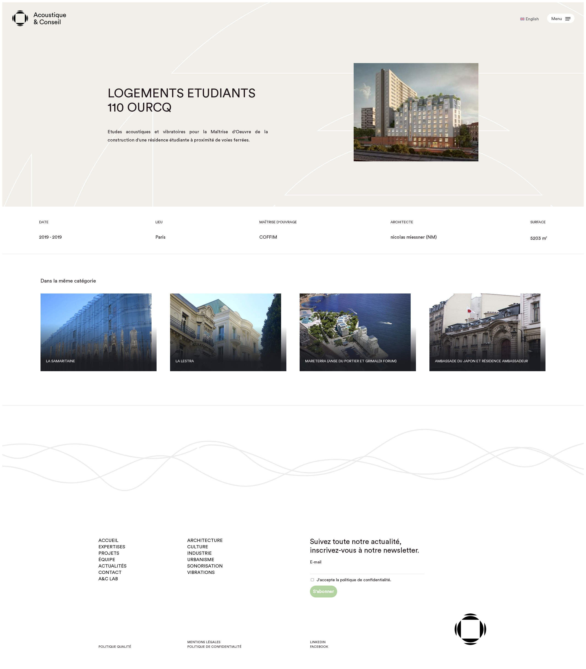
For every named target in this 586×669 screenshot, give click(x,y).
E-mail (315, 562)
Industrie (199, 553)
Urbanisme (200, 559)
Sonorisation (205, 566)
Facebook (319, 646)
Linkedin (318, 642)
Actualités (112, 566)
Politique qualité (114, 646)
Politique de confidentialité (214, 646)
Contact (110, 572)
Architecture (205, 540)
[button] (561, 18)
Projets (108, 553)
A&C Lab (108, 579)
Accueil (108, 540)
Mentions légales (203, 642)
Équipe (106, 559)
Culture (197, 547)
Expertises (111, 547)
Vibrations (201, 572)
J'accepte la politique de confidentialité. (353, 580)
